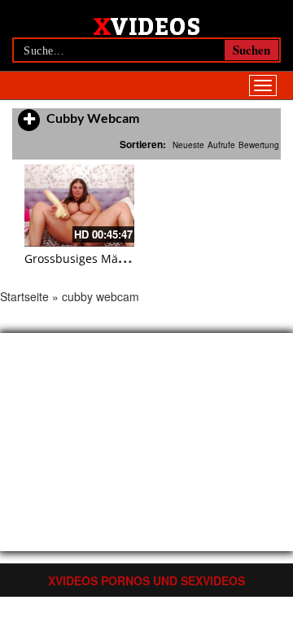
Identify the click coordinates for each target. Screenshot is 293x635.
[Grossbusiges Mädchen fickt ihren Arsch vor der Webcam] (79, 205)
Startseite (24, 296)
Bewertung (258, 145)
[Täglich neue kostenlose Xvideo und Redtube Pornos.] (147, 25)
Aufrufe (221, 145)
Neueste (188, 145)
